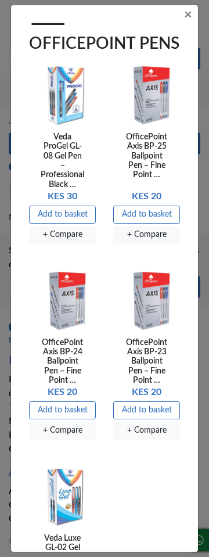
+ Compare (62, 235)
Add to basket (63, 214)
